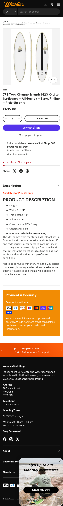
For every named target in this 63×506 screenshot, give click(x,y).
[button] (52, 4)
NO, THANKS (41, 499)
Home (5, 21)
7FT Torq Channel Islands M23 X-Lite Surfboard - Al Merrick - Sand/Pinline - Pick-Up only (27, 23)
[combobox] (31, 11)
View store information (18, 154)
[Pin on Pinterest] (27, 171)
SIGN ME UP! (41, 490)
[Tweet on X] (14, 171)
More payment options (31, 135)
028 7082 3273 (11, 404)
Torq (5, 89)
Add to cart (42, 118)
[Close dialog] (60, 461)
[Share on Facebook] (21, 171)
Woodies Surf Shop (17, 499)
